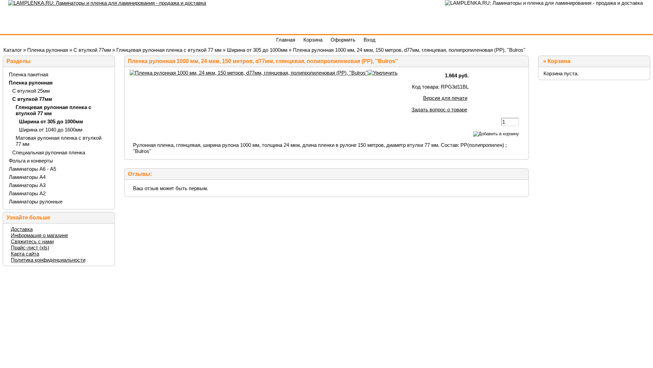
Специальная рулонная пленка (48, 152)
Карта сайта (25, 254)
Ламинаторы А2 (27, 193)
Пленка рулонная (47, 50)
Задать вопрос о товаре (439, 109)
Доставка (22, 229)
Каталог (12, 50)
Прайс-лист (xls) (30, 247)
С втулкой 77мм (92, 50)
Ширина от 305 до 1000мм (257, 50)
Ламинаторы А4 (27, 177)
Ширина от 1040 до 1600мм (50, 130)
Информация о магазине (39, 235)
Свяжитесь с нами (32, 241)
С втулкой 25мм (31, 91)
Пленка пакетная (28, 74)
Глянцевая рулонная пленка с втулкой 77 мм (168, 50)
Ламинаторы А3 (27, 185)
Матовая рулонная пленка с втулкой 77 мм (58, 141)
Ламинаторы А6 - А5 (32, 169)
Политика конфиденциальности (48, 260)
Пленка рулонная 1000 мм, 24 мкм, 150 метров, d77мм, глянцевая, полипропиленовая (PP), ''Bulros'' (409, 50)
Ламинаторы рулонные (36, 201)
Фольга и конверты (31, 161)
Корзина (559, 61)
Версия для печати (445, 98)
